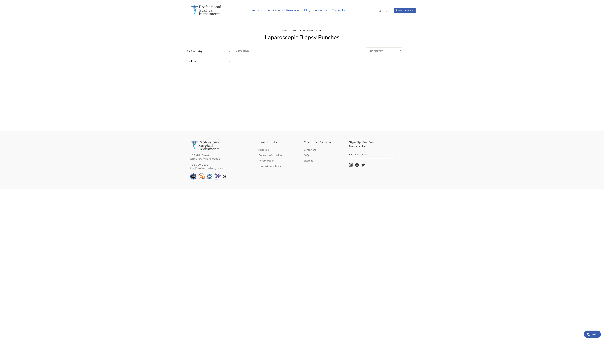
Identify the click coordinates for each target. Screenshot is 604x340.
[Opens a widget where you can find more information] (592, 334)
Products (256, 10)
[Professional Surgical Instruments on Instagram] (351, 165)
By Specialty (194, 51)
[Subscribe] (391, 155)
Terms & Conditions (269, 166)
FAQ (306, 155)
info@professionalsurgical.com (207, 168)
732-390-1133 (199, 165)
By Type (192, 61)
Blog (307, 10)
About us (263, 150)
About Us (321, 10)
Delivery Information (270, 155)
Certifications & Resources (282, 10)
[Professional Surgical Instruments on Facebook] (357, 165)
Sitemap (308, 160)
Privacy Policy (266, 160)
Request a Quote (405, 10)
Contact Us (339, 10)
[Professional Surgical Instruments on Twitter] (363, 165)
